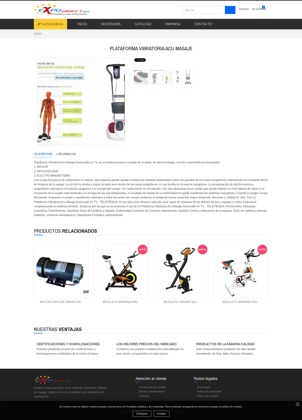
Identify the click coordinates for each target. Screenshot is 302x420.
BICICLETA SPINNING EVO (239, 302)
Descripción (43, 154)
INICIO (82, 24)
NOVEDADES (111, 24)
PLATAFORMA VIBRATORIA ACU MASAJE (151, 48)
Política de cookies (207, 395)
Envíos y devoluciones (152, 391)
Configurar (142, 413)
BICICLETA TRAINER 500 (180, 302)
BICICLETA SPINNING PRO (120, 302)
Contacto (144, 395)
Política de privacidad (209, 391)
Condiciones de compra (152, 387)
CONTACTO (203, 24)
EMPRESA (173, 24)
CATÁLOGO (143, 24)
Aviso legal (203, 387)
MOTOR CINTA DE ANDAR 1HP (60, 302)
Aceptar (161, 413)
